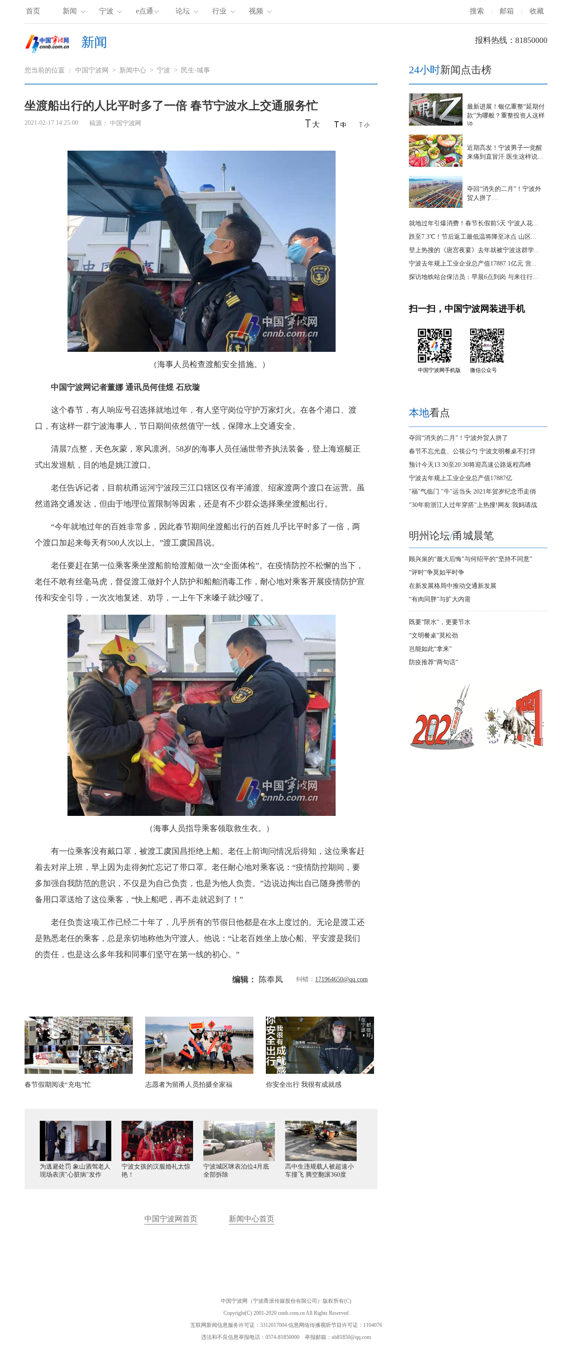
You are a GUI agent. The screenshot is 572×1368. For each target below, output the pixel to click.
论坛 (183, 11)
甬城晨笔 (473, 535)
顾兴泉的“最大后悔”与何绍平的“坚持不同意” (470, 559)
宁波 (106, 11)
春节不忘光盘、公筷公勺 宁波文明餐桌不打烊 (472, 451)
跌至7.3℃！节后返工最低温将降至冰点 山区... (472, 236)
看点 (429, 412)
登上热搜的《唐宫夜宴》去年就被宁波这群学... (474, 250)
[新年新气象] (442, 750)
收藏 (537, 11)
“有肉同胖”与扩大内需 (440, 599)
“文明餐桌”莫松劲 (433, 635)
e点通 (144, 11)
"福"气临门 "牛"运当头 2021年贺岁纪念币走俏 (472, 491)
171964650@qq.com (341, 979)
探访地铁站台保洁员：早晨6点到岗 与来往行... (473, 277)
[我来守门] (514, 750)
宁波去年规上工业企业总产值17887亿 (460, 478)
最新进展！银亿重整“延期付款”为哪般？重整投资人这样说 (506, 115)
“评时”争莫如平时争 (436, 572)
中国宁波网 (92, 70)
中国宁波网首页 (171, 1219)
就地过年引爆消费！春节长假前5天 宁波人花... (473, 223)
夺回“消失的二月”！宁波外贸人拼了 (458, 438)
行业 (219, 11)
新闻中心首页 (251, 1219)
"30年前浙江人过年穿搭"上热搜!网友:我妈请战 (473, 505)
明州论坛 (429, 535)
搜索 (477, 11)
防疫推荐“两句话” (433, 662)
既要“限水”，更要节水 (440, 622)
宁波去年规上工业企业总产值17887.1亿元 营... (473, 263)
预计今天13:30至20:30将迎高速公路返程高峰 (470, 464)
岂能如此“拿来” (430, 649)
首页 (33, 11)
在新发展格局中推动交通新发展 (452, 586)
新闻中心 (132, 70)
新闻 (70, 11)
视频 (256, 11)
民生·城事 (195, 70)
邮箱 (507, 11)
